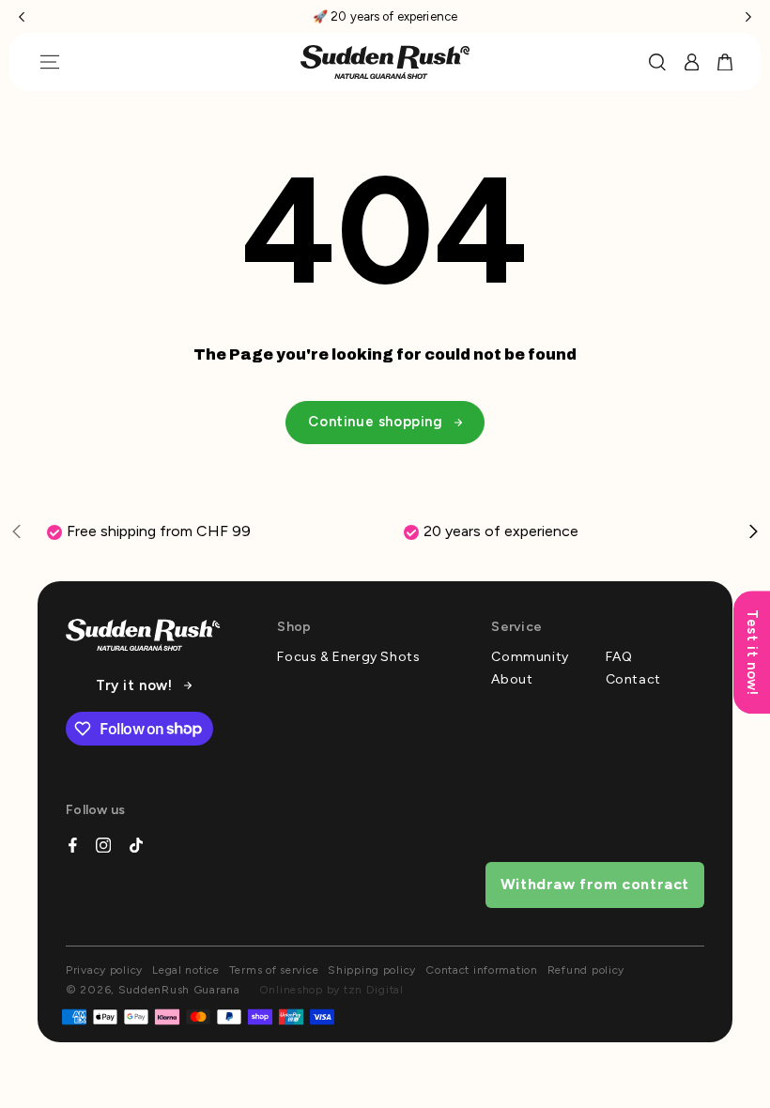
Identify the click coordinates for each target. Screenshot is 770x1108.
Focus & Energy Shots (348, 657)
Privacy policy (104, 970)
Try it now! (134, 686)
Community (529, 657)
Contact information (481, 970)
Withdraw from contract (594, 884)
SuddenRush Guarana (179, 989)
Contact (633, 679)
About (511, 679)
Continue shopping (375, 421)
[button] (21, 16)
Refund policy (585, 970)
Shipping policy (372, 970)
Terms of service (274, 970)
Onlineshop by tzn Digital (331, 989)
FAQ (619, 657)
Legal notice (186, 970)
